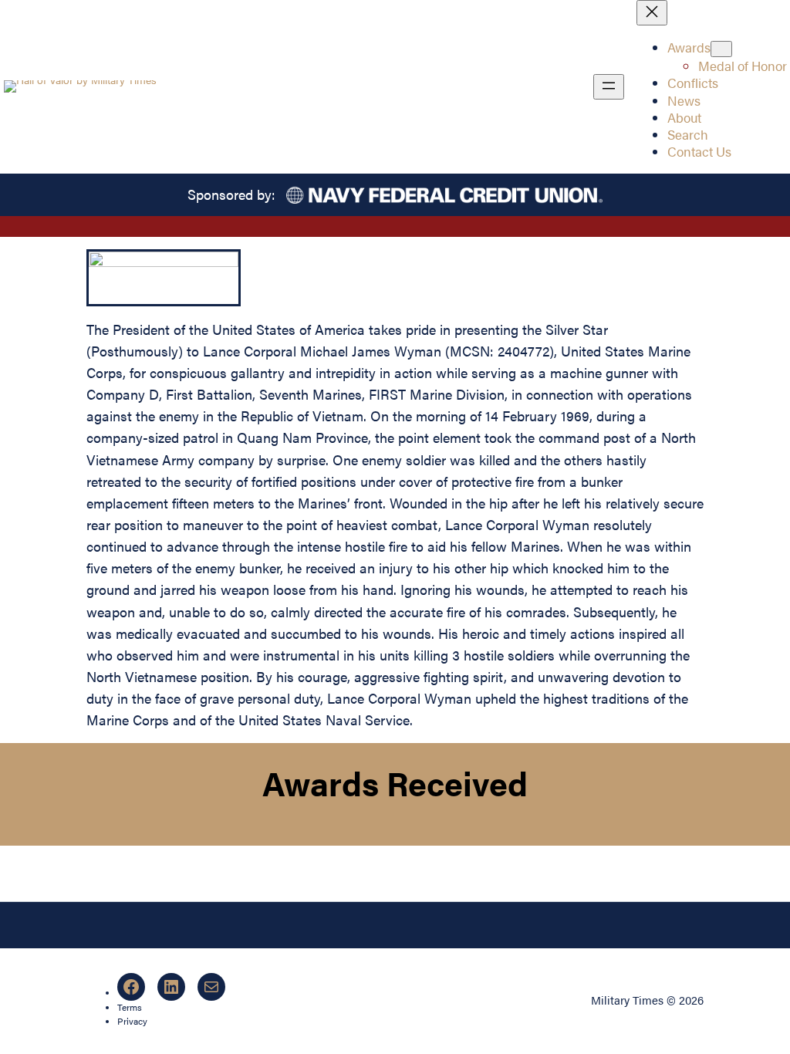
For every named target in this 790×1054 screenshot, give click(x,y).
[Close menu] (651, 12)
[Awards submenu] (721, 49)
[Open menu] (608, 87)
